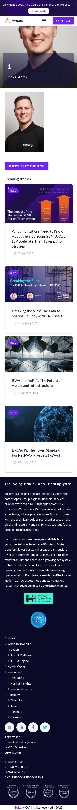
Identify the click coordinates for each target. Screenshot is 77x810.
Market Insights (20, 683)
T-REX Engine (19, 661)
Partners (16, 711)
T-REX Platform (21, 655)
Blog (13, 191)
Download (38, 10)
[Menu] (44, 21)
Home (11, 638)
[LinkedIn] (21, 727)
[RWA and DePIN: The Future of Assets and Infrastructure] (39, 354)
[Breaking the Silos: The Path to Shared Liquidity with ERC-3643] (39, 284)
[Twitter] (45, 727)
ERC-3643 (17, 677)
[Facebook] (33, 727)
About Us (16, 700)
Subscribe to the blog (26, 166)
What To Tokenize (19, 644)
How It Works (17, 666)
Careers (15, 717)
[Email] (9, 727)
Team (13, 706)
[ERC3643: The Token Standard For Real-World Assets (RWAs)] (39, 424)
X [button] (75, 4)
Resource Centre (21, 689)
